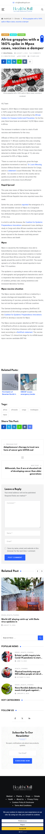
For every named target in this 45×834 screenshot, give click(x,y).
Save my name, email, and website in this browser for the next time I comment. (23, 549)
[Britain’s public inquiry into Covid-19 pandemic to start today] (6, 656)
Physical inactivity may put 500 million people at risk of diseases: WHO (28, 674)
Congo (24, 410)
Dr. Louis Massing (35, 165)
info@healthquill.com (22, 3)
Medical (9, 796)
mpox (5, 415)
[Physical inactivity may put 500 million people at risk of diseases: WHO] (6, 672)
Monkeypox (34, 410)
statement (12, 171)
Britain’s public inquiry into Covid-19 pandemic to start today (28, 657)
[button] (38, 571)
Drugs (3, 615)
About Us (20, 799)
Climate (37, 796)
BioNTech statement (25, 332)
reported (25, 205)
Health (9, 615)
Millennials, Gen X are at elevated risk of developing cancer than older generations (23, 471)
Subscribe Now (22, 761)
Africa (5, 410)
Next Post (35, 465)
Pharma (16, 615)
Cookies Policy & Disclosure (23, 802)
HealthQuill (8, 53)
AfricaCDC (14, 410)
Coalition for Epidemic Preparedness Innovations (23, 315)
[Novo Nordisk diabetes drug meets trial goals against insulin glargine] (6, 689)
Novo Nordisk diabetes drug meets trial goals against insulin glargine (28, 690)
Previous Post (11, 444)
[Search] (42, 9)
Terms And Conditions (23, 805)
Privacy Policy (32, 799)
